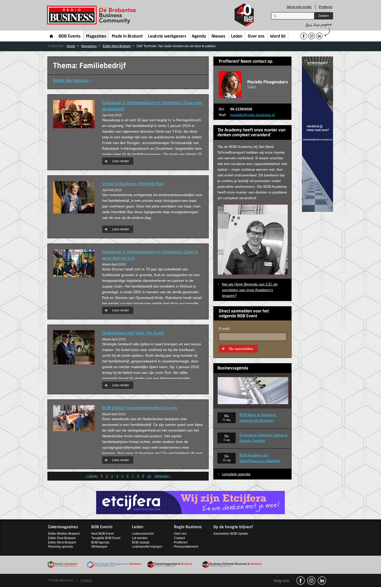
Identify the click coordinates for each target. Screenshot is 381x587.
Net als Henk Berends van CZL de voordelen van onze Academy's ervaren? (250, 290)
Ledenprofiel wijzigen (147, 546)
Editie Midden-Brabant (64, 533)
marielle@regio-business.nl (252, 115)
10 (149, 476)
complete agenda (236, 474)
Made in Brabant (127, 36)
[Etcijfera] (190, 502)
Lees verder (120, 161)
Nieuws (218, 36)
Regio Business (92, 15)
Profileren (326, 7)
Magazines (96, 36)
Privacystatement (186, 546)
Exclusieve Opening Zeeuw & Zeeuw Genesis (263, 438)
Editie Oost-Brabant (61, 538)
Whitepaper (99, 546)
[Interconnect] (317, 134)
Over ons (256, 36)
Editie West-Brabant (117, 46)
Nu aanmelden (241, 349)
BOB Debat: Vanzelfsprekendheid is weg (139, 408)
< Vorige (91, 476)
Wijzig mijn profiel (299, 7)
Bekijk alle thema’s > (72, 80)
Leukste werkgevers (167, 36)
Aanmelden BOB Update (230, 533)
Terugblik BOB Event (105, 538)
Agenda (199, 36)
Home (51, 36)
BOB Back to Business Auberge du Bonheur (258, 418)
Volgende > (162, 476)
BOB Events (70, 36)
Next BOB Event (102, 533)
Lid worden (140, 538)
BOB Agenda (100, 542)
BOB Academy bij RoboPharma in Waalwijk (259, 458)
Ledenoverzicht (143, 533)
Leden (236, 36)
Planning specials (60, 546)
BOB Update (141, 542)
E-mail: (224, 328)
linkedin (322, 580)
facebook (301, 580)
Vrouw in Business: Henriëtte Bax (133, 184)
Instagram (311, 580)
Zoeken (323, 16)
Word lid (277, 36)
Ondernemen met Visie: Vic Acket (133, 333)
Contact (179, 538)
